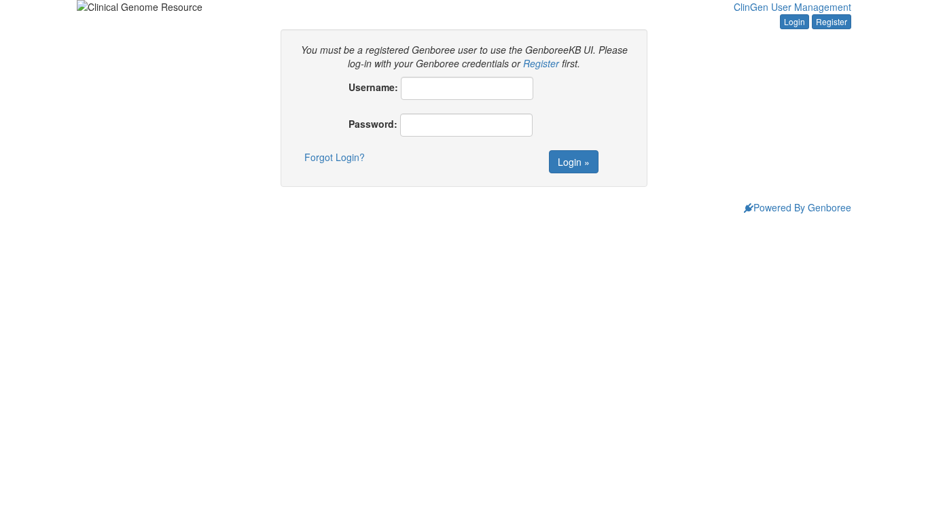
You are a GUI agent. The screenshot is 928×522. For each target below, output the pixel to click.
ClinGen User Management (792, 7)
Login (794, 21)
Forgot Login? (334, 157)
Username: (373, 87)
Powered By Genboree (802, 207)
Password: (373, 123)
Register (831, 21)
